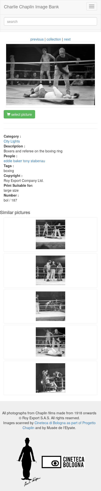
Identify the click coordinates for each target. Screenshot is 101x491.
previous (37, 39)
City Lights (12, 141)
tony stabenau (34, 160)
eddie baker (13, 160)
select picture (21, 114)
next (67, 39)
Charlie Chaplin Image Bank (31, 6)
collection (54, 39)
